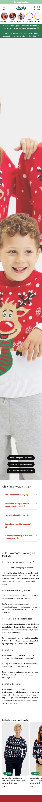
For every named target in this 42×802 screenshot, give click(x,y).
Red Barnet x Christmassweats (21, 471)
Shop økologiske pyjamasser (21, 464)
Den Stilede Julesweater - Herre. (14, 781)
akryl (27, 667)
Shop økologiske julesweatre (21, 458)
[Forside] (38, 16)
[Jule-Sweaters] (21, 8)
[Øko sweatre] (4, 16)
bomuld (30, 658)
